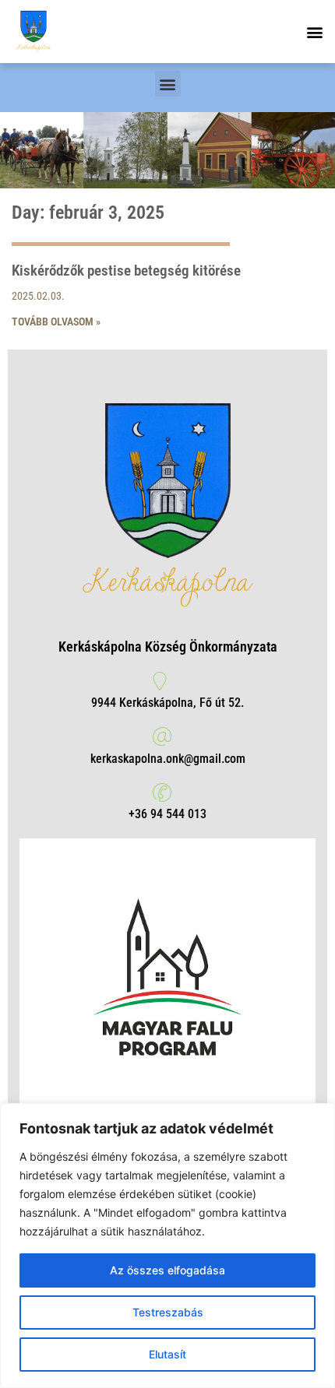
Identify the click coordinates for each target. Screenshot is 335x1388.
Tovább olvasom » (56, 321)
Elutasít (167, 1354)
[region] (167, 1245)
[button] (314, 31)
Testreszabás (167, 1312)
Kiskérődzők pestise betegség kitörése (126, 270)
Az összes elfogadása (167, 1270)
